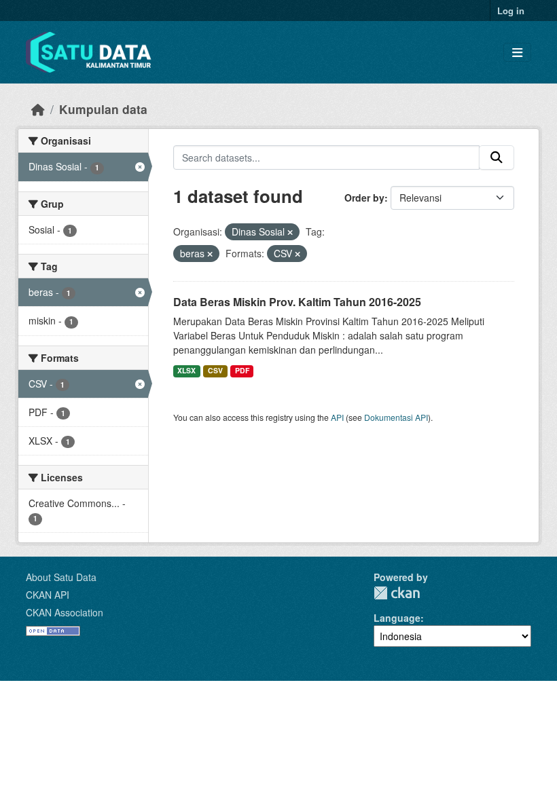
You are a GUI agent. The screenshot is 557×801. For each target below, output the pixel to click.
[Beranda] (38, 108)
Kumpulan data (103, 108)
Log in (510, 10)
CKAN (397, 593)
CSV (215, 370)
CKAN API (47, 594)
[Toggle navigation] (517, 52)
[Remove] (290, 232)
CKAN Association (64, 612)
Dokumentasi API (396, 417)
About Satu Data (61, 577)
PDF (242, 370)
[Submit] (496, 157)
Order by (364, 197)
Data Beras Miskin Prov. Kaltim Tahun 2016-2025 (297, 302)
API (337, 417)
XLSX (186, 370)
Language (397, 618)
